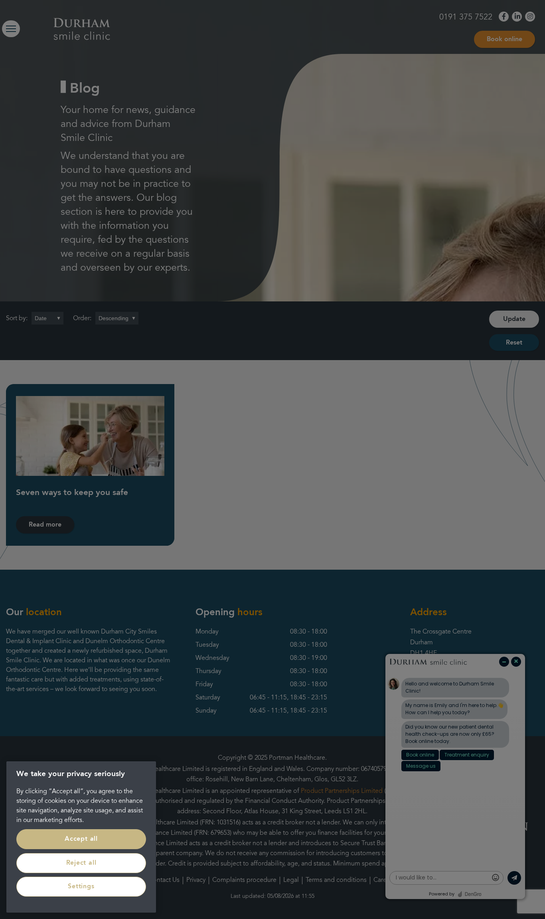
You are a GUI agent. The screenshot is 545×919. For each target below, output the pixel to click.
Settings (81, 886)
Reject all (81, 863)
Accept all (81, 839)
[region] (81, 837)
